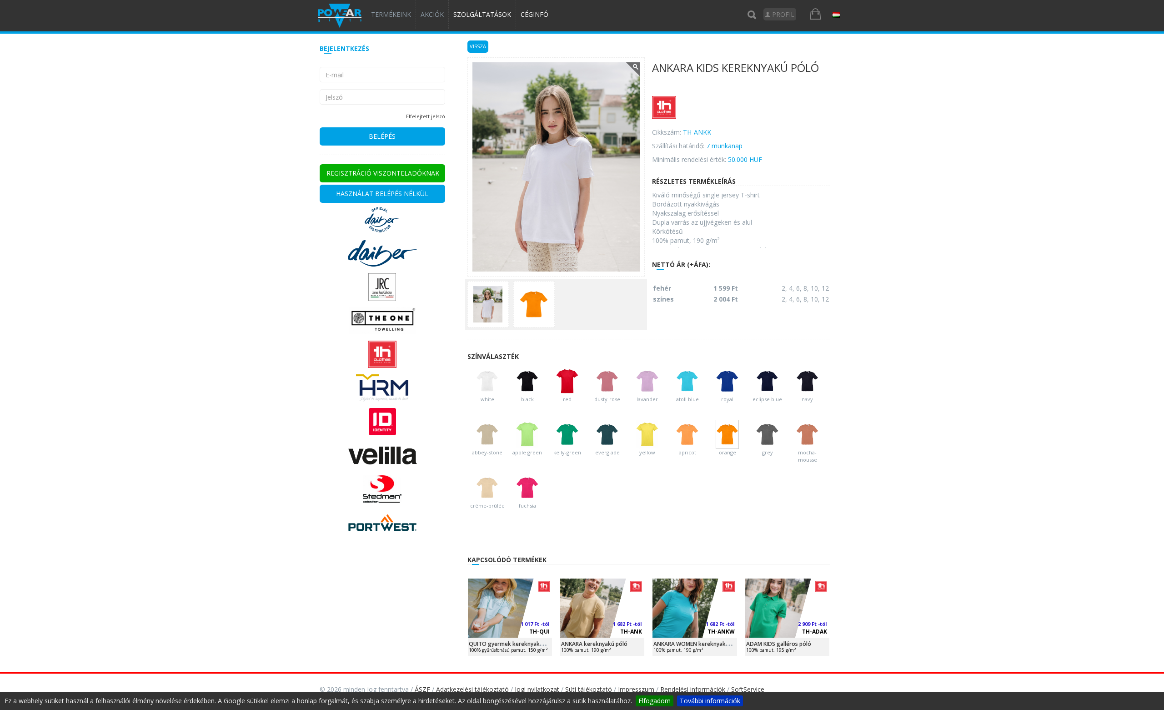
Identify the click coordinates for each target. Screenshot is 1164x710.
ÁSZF (422, 689)
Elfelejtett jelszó (425, 116)
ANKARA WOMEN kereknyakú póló (697, 644)
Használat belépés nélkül (382, 193)
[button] (836, 14)
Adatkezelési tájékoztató (472, 689)
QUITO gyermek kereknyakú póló (512, 644)
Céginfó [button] (534, 14)
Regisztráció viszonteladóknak (382, 173)
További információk (710, 700)
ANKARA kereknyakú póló (594, 644)
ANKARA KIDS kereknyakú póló (735, 68)
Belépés (382, 136)
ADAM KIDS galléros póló (778, 644)
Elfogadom (654, 700)
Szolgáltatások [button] (482, 14)
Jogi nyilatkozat (537, 689)
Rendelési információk (692, 689)
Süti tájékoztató (588, 689)
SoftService (747, 689)
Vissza (478, 46)
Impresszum (636, 689)
